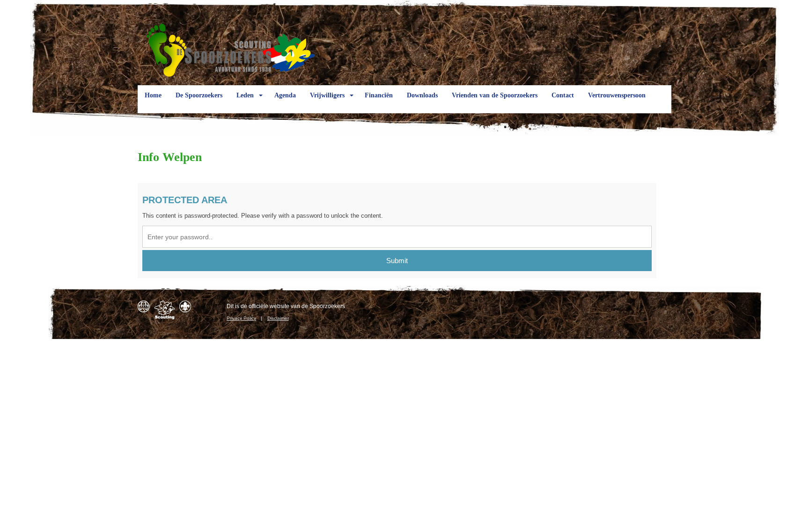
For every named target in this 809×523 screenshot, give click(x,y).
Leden (245, 95)
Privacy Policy (241, 318)
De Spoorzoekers (199, 95)
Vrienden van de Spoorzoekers (494, 95)
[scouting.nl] (164, 310)
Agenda (285, 95)
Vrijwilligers (327, 95)
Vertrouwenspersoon (617, 95)
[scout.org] (185, 306)
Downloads (422, 95)
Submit (397, 261)
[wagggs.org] (143, 306)
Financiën (379, 95)
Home (153, 95)
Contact (563, 95)
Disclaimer (278, 318)
